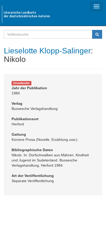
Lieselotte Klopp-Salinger (47, 50)
